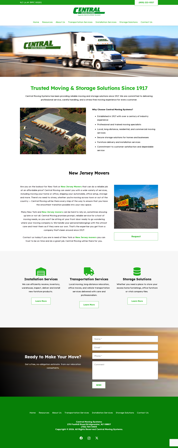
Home (33, 412)
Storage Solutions (125, 412)
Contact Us (142, 412)
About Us (56, 412)
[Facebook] (81, 438)
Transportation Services (77, 412)
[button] (154, 22)
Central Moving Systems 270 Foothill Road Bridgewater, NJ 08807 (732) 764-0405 (89, 424)
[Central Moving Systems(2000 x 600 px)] (89, 11)
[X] (96, 438)
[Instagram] (89, 438)
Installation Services (102, 412)
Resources (44, 412)
